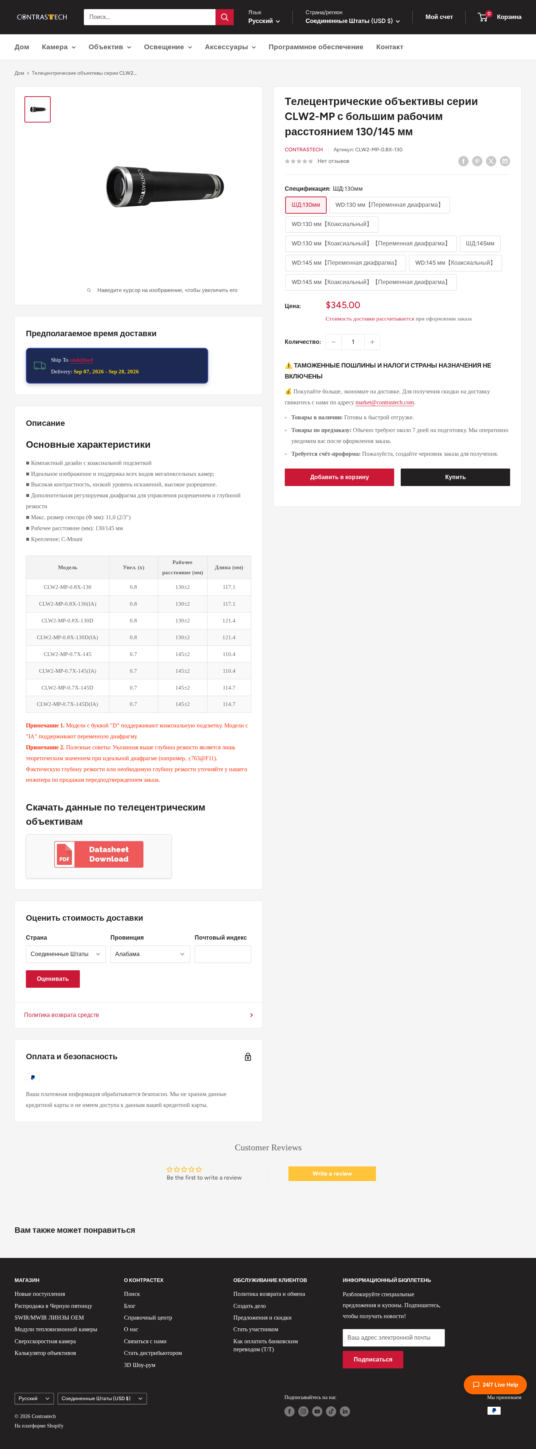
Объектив (106, 47)
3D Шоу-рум (139, 1365)
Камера (55, 47)
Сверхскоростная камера (45, 1341)
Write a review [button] (332, 1173)
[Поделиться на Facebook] (463, 160)
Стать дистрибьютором (153, 1353)
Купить (455, 477)
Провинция (127, 937)
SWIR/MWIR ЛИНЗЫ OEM (49, 1317)
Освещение (164, 47)
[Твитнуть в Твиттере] (491, 160)
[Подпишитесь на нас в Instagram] (303, 1411)
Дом (22, 47)
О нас (131, 1329)
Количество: (303, 341)
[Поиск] (224, 17)
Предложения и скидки (262, 1317)
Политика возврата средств (61, 1014)
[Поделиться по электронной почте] (505, 160)
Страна (36, 937)
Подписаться (373, 1359)
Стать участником (255, 1329)
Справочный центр (148, 1317)
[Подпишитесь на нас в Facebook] (289, 1411)
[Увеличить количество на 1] (372, 342)
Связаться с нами (145, 1341)
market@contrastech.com (385, 402)
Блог (130, 1306)
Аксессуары (226, 47)
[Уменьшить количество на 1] (333, 342)
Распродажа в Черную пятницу (53, 1306)
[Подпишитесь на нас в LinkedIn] (345, 1411)
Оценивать (53, 978)
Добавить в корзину (339, 477)
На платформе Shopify (39, 1426)
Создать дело (249, 1306)
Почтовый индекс (221, 937)
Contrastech (304, 150)
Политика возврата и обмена (269, 1294)
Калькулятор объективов (45, 1353)
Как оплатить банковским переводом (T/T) (265, 1345)
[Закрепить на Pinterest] (477, 160)
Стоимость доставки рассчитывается (370, 319)
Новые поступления (40, 1294)
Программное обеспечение (316, 47)
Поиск (132, 1294)
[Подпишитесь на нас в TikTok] (331, 1411)
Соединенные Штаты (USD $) (96, 1398)
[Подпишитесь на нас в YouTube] (317, 1411)
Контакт (389, 47)
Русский (28, 1398)
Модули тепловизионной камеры (56, 1329)
